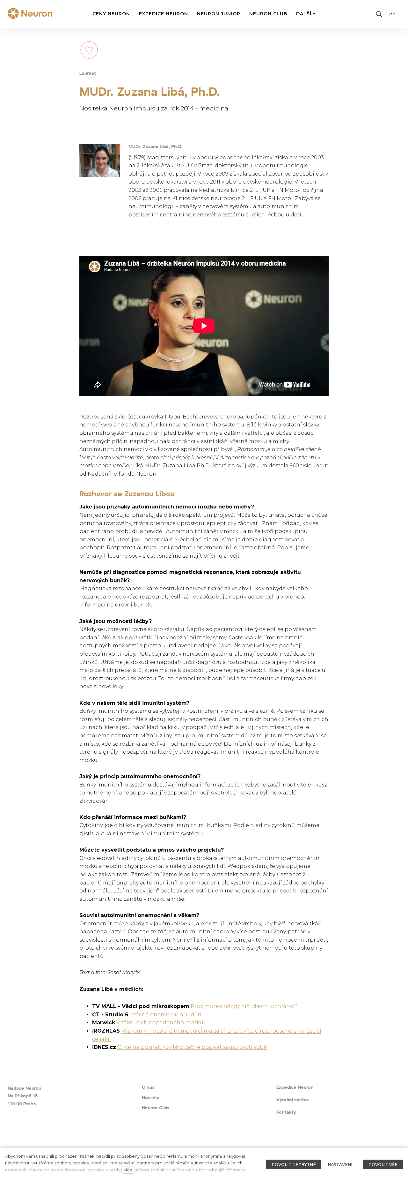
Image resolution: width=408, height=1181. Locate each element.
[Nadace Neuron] (30, 14)
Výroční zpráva (292, 1100)
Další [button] (303, 14)
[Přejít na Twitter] (70, 1144)
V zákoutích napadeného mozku (159, 1022)
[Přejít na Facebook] (12, 1144)
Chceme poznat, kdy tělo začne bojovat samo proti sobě (192, 1047)
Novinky (150, 1098)
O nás (148, 1088)
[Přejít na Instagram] (31, 1144)
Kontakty (286, 1112)
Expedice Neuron (295, 1088)
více (128, 1170)
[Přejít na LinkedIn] (109, 1144)
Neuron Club (155, 1108)
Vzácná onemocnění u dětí (165, 1015)
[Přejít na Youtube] (51, 1144)
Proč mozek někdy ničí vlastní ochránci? (244, 1006)
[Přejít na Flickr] (90, 1144)
